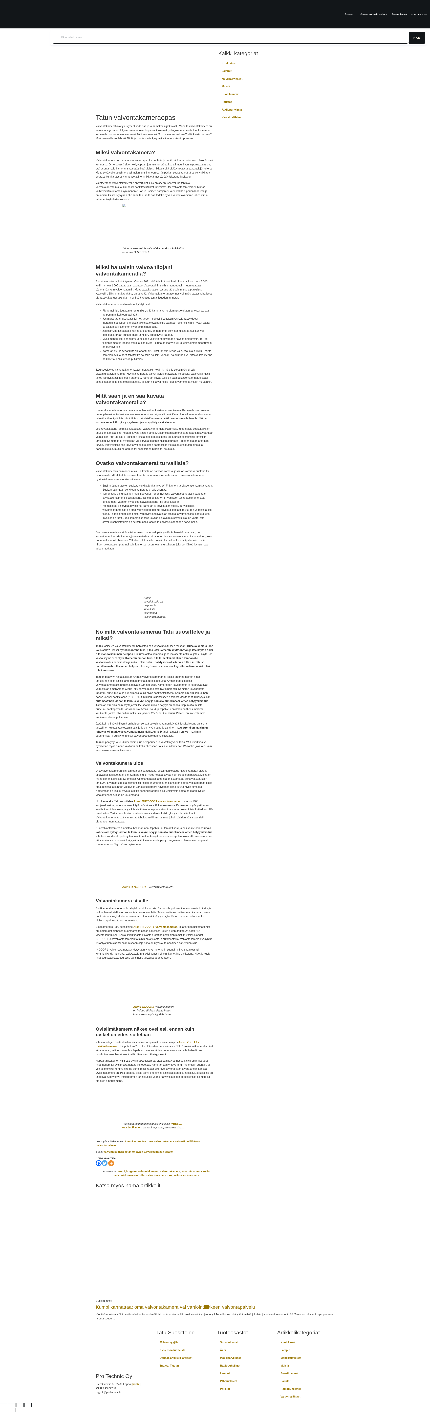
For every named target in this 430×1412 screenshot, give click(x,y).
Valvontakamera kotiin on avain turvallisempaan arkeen (138, 1151)
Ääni (223, 1350)
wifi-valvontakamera (186, 1175)
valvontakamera (170, 1171)
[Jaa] (20, 1405)
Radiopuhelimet (232, 109)
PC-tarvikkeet (228, 1381)
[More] (111, 1163)
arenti (121, 1171)
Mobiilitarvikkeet (232, 78)
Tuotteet (349, 14)
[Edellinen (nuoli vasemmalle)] (3, 1410)
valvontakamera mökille (129, 1175)
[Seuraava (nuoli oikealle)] (11, 1410)
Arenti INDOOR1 (143, 1006)
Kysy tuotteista (419, 14)
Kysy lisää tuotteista (172, 1350)
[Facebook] (99, 1163)
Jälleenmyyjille (169, 1342)
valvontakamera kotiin (196, 1171)
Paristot (227, 101)
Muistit (226, 86)
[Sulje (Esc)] (28, 1405)
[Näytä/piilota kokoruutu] (11, 1405)
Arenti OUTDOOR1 (134, 887)
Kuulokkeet (229, 63)
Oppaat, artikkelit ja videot (374, 14)
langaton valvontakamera (142, 1171)
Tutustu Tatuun (399, 14)
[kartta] (136, 1384)
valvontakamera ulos (159, 1175)
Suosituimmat (230, 94)
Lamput (226, 71)
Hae (416, 37)
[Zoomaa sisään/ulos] (3, 1405)
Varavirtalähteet (232, 117)
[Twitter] (105, 1163)
